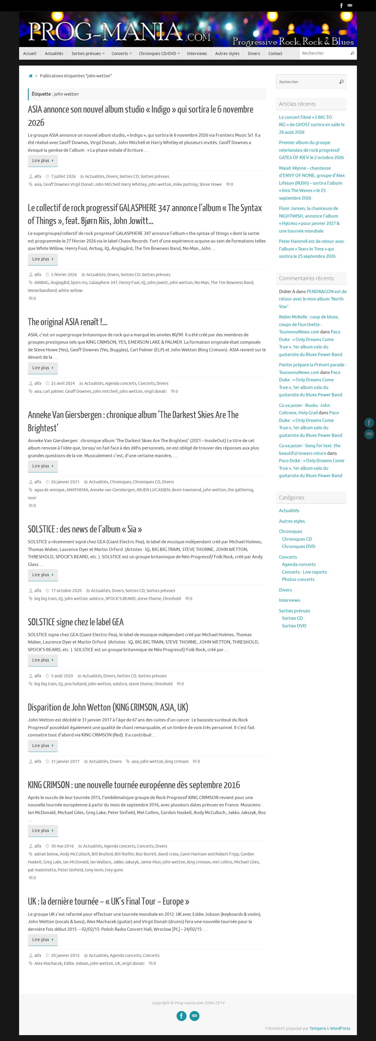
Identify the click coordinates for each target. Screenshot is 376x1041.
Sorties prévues (155, 176)
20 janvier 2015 (65, 955)
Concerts (146, 383)
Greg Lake (52, 862)
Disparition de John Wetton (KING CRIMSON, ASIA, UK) (108, 707)
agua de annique (49, 489)
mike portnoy (185, 184)
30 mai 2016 (62, 846)
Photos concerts (298, 579)
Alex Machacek (48, 963)
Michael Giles (246, 862)
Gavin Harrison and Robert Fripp (209, 854)
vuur (32, 497)
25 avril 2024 (63, 383)
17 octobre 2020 (66, 590)
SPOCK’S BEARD (120, 598)
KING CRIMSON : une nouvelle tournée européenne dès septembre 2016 (134, 785)
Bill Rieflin (124, 854)
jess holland (75, 683)
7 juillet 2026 (63, 176)
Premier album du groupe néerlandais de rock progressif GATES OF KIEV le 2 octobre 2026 (311, 150)
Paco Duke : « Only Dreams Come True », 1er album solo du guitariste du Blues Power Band (311, 468)
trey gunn (114, 870)
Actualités (94, 176)
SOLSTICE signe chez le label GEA (76, 622)
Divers (112, 176)
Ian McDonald (75, 862)
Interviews (289, 600)
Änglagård (60, 282)
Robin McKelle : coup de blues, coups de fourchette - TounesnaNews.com (309, 324)
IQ (143, 282)
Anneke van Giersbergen (112, 489)
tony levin (94, 870)
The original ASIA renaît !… (68, 322)
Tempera (318, 1028)
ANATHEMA (77, 489)
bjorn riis (79, 282)
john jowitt (157, 282)
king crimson (177, 761)
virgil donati (155, 391)
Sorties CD (129, 176)
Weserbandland (42, 290)
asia (37, 184)
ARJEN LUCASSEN (153, 489)
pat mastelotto (42, 870)
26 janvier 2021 (65, 481)
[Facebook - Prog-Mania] (342, 5)
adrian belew (46, 854)
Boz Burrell (146, 854)
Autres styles (292, 521)
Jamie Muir (150, 862)
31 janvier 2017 (65, 761)
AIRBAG (41, 282)
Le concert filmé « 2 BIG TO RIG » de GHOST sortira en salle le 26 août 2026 (312, 125)
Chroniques (120, 481)
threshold (172, 598)
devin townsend (186, 489)
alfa (37, 176)
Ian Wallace (100, 862)
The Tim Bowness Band (232, 282)
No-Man (201, 282)
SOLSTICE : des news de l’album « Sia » (85, 529)
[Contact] (350, 5)
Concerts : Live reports (304, 572)
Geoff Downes (78, 391)
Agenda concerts (120, 383)
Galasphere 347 (103, 282)
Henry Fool (129, 282)
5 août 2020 (62, 676)
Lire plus (40, 160)
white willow (70, 290)
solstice (96, 598)
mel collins (222, 862)
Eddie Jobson (76, 963)
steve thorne (149, 598)
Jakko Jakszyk (126, 862)
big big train (45, 598)
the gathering (240, 489)
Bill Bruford (102, 854)
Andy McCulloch (75, 854)
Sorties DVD (294, 626)
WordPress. (340, 1028)
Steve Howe (210, 184)
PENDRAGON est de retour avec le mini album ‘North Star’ (313, 299)
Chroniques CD (146, 481)
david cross (168, 854)
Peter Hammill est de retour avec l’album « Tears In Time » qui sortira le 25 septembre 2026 (311, 249)
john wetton (159, 184)
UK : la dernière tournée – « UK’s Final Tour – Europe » (108, 901)
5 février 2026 (64, 274)
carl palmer (53, 391)
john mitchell (105, 391)
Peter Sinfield (70, 870)
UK (117, 963)
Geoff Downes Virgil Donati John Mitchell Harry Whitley (95, 184)
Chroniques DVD (298, 546)
